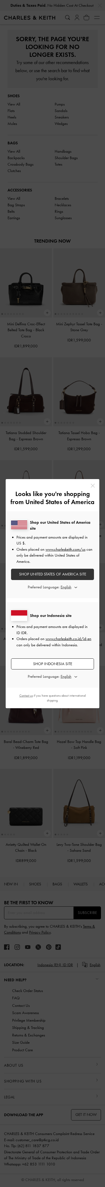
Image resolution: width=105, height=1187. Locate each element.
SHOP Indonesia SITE (52, 663)
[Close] (93, 486)
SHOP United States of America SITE (52, 574)
